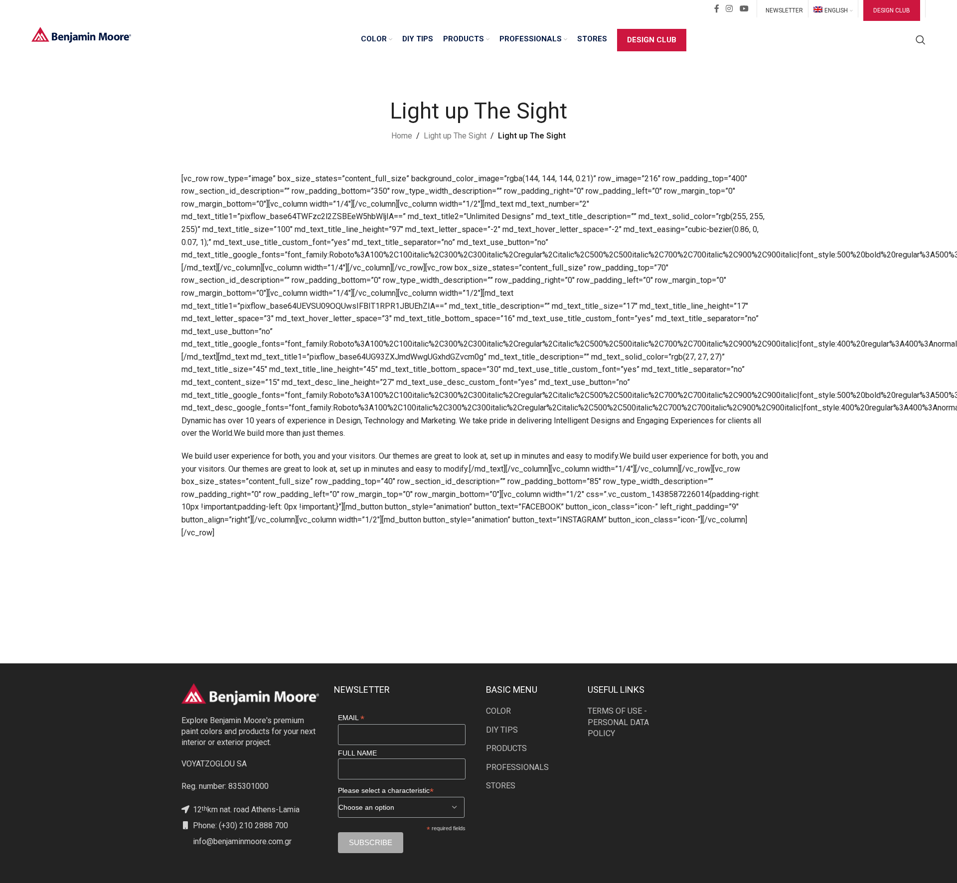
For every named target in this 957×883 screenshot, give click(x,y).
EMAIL (351, 718)
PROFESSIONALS (517, 767)
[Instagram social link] (729, 8)
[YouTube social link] (744, 8)
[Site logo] (81, 34)
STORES (500, 785)
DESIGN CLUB (891, 10)
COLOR (498, 711)
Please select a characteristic (386, 790)
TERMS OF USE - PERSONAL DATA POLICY (618, 722)
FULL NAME (357, 753)
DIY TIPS (502, 730)
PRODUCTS (506, 748)
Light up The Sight (455, 135)
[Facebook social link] (717, 8)
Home (401, 135)
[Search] (921, 40)
